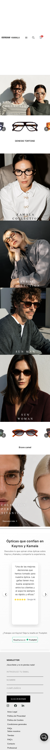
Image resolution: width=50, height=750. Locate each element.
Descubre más (10, 521)
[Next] (46, 129)
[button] (26, 37)
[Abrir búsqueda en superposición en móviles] (33, 37)
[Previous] (3, 129)
